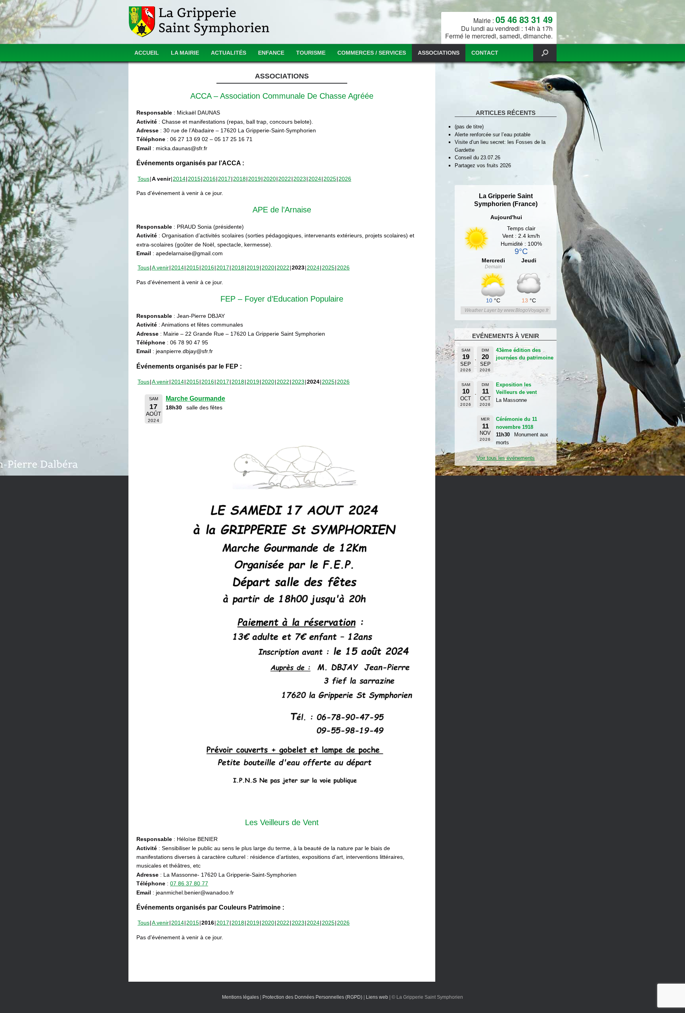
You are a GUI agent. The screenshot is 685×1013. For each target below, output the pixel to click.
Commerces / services (371, 53)
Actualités (228, 53)
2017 (224, 179)
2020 (269, 179)
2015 (194, 179)
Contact (484, 53)
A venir (160, 267)
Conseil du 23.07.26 (477, 158)
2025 (329, 179)
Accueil (146, 53)
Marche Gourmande (195, 398)
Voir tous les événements (505, 458)
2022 (284, 179)
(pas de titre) (469, 127)
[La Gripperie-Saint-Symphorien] (200, 22)
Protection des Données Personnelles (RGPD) (312, 997)
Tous (143, 179)
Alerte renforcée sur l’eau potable (492, 135)
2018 (239, 179)
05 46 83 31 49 (524, 19)
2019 (254, 179)
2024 (314, 179)
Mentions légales (240, 997)
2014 (179, 179)
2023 (299, 179)
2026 (345, 179)
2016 (209, 179)
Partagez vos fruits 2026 (483, 165)
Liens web (377, 997)
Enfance (271, 53)
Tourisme (310, 53)
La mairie (185, 53)
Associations (438, 53)
